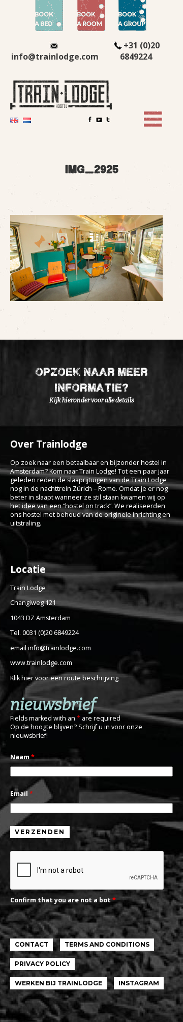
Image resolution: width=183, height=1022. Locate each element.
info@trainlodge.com (55, 56)
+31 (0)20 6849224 (140, 51)
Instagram (138, 983)
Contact (31, 944)
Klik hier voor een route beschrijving (64, 678)
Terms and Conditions (107, 944)
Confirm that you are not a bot (63, 900)
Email (21, 793)
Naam (22, 757)
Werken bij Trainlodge (58, 983)
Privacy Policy (42, 964)
